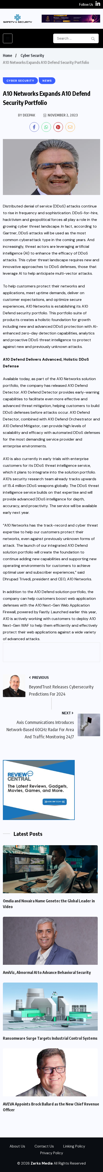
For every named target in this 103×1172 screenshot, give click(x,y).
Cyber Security (32, 55)
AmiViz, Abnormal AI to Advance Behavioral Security (47, 972)
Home (7, 55)
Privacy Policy (51, 1153)
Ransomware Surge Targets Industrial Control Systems (50, 1038)
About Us (17, 1146)
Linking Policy (74, 1146)
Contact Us (44, 1146)
